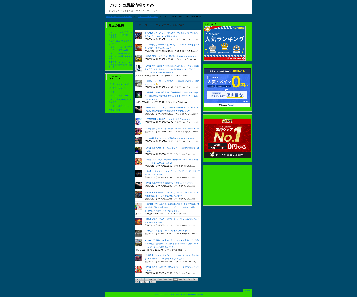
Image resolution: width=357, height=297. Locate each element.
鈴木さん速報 (114, 110)
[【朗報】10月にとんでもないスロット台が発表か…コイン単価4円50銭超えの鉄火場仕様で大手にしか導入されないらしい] (138, 110)
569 (180, 279)
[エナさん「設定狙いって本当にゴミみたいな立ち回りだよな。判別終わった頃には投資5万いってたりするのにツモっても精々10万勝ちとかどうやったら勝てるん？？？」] (138, 242)
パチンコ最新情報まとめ (132, 5)
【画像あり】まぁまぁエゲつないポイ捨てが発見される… (168, 231)
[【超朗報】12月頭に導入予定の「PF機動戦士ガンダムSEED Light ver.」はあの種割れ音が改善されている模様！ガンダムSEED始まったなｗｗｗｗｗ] (138, 94)
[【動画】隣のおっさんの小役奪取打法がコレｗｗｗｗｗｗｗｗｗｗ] (138, 131)
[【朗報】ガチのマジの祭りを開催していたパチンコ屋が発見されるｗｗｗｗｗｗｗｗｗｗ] (138, 221)
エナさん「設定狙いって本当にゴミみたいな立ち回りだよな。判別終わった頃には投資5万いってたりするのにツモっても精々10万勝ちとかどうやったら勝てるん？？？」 (172, 243)
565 (160, 279)
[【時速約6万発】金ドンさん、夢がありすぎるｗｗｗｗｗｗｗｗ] (138, 58)
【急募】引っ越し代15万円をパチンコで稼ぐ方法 (120, 48)
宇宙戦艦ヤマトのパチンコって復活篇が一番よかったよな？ (120, 64)
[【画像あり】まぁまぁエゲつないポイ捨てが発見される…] (138, 233)
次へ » (153, 282)
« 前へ (137, 279)
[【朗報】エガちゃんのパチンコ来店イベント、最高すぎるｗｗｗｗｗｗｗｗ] (138, 269)
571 (190, 279)
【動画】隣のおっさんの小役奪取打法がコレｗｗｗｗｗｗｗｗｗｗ (172, 129)
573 (136, 282)
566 (165, 279)
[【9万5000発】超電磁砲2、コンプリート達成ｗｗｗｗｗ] (138, 121)
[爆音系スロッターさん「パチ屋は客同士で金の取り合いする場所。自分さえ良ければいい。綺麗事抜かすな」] (138, 35)
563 (150, 279)
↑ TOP (247, 291)
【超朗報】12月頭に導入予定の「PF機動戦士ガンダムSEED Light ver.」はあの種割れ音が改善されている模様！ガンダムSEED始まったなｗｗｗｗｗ (172, 95)
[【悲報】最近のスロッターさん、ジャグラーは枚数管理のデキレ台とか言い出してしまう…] (138, 150)
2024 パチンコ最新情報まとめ (176, 294)
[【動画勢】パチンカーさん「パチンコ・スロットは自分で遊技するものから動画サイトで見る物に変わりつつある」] (138, 257)
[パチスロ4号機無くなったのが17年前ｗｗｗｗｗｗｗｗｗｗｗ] (138, 140)
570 (185, 279)
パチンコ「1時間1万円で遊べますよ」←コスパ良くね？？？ (120, 34)
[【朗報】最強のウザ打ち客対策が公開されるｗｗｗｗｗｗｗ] (138, 185)
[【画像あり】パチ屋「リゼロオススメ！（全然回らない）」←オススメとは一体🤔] (138, 83)
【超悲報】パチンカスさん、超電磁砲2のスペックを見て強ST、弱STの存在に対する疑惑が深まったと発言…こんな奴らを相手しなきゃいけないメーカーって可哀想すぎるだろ (172, 207)
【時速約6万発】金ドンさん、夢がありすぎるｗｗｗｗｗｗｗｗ (170, 56)
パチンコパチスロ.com (119, 96)
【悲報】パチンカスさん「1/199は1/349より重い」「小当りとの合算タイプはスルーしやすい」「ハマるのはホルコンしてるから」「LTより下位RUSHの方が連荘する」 (172, 69)
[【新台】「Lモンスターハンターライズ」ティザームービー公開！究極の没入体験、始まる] (138, 173)
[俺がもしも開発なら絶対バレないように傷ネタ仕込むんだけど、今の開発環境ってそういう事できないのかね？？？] (138, 194)
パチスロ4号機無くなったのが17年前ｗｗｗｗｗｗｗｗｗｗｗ (170, 138)
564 (155, 279)
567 (170, 279)
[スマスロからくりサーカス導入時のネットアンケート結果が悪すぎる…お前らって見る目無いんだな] (138, 47)
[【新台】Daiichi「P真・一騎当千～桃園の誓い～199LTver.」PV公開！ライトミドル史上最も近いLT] (138, 162)
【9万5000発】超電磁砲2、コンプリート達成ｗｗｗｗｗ (167, 119)
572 (195, 279)
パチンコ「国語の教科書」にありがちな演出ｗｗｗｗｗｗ (120, 55)
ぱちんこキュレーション (119, 84)
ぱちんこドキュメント (118, 88)
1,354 (146, 282)
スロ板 (111, 92)
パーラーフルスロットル (119, 106)
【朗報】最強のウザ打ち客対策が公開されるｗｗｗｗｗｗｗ (169, 183)
